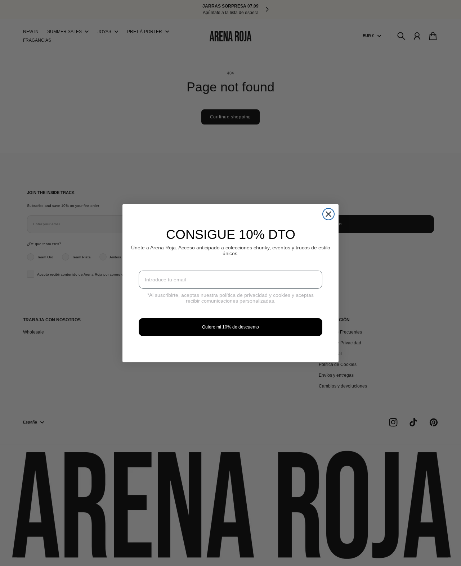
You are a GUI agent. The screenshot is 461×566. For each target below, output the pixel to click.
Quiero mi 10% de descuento (230, 327)
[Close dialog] (328, 214)
